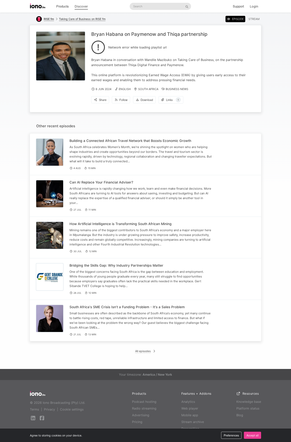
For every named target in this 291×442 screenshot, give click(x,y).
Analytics (188, 402)
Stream (254, 19)
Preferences (231, 435)
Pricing (137, 422)
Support (238, 6)
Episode (238, 19)
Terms (34, 409)
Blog (239, 415)
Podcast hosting (144, 402)
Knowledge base (248, 402)
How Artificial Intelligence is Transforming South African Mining (120, 224)
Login (254, 6)
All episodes (143, 351)
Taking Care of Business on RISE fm (82, 19)
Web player (189, 408)
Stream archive (192, 422)
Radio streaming (144, 408)
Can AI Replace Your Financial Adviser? (101, 182)
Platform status (247, 408)
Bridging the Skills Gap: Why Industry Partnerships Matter (116, 265)
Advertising (140, 415)
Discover (81, 6)
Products (62, 6)
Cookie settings (72, 409)
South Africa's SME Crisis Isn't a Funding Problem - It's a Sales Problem (127, 307)
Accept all (252, 435)
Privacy (49, 409)
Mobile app (189, 415)
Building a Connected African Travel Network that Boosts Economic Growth (130, 141)
